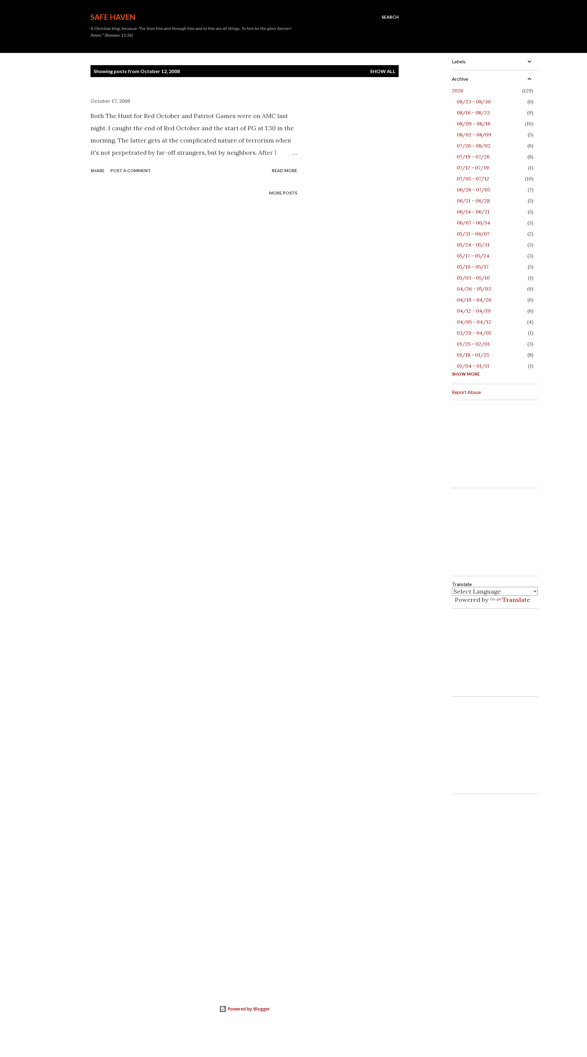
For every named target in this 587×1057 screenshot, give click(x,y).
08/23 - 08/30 (474, 101)
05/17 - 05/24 (473, 256)
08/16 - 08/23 (473, 112)
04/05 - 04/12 (474, 322)
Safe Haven (112, 17)
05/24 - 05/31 (473, 245)
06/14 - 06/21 (473, 212)
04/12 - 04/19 (474, 311)
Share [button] (97, 170)
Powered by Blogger (248, 1009)
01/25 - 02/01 (473, 344)
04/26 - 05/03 (474, 289)
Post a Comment (130, 170)
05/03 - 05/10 (473, 278)
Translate (516, 599)
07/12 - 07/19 (473, 168)
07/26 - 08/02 (473, 146)
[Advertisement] (498, 443)
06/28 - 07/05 (473, 190)
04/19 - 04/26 (474, 300)
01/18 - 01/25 (473, 355)
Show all (383, 71)
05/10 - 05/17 (473, 267)
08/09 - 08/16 (473, 124)
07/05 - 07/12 (473, 179)
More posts (283, 192)
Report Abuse (466, 392)
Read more (284, 170)
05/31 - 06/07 (473, 234)
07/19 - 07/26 (473, 157)
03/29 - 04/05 (474, 333)
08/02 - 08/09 (474, 135)
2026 (457, 90)
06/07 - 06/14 (473, 223)
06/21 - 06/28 (473, 201)
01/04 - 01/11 (473, 366)
